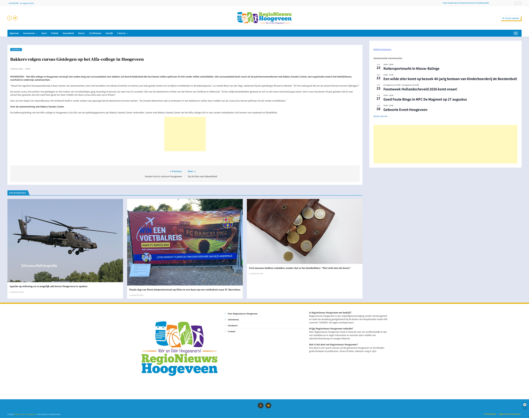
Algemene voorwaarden (509, 413)
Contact (231, 331)
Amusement (29, 33)
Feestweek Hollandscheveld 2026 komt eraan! (420, 89)
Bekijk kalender (380, 116)
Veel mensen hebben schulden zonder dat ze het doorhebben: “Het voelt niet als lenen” (300, 268)
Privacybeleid (490, 413)
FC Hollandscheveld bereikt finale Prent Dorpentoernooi (461, 3)
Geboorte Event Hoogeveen (405, 109)
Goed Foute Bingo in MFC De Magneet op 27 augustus (425, 99)
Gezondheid (68, 33)
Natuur (81, 33)
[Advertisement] (185, 134)
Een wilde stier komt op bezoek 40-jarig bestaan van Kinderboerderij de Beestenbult (450, 78)
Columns (121, 33)
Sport (44, 33)
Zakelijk (109, 33)
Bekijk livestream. (382, 49)
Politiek (54, 33)
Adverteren (233, 319)
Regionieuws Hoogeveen (25, 414)
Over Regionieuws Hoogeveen (243, 313)
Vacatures (232, 325)
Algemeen (14, 33)
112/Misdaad (95, 33)
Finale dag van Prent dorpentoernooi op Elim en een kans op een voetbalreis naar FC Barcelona (184, 289)
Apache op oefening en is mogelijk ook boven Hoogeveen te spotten (48, 286)
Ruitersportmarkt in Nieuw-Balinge (411, 68)
